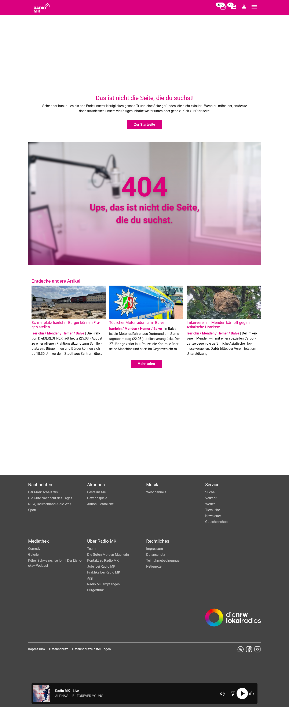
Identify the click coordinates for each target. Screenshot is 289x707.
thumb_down (232, 693)
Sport (32, 510)
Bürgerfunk (95, 590)
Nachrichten (40, 484)
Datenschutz (155, 555)
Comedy (34, 549)
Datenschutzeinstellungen (91, 649)
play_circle (242, 693)
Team (91, 549)
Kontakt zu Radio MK (103, 560)
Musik (152, 484)
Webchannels (156, 492)
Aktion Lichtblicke (100, 504)
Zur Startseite (144, 124)
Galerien (34, 555)
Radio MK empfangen (103, 584)
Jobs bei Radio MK (101, 566)
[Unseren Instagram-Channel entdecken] (257, 649)
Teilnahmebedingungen (163, 560)
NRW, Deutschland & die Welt (49, 504)
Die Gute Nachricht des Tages (50, 498)
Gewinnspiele (97, 498)
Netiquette (153, 566)
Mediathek (38, 541)
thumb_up (251, 693)
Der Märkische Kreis (43, 492)
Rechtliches (157, 541)
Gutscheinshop (216, 522)
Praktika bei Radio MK (103, 572)
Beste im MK (96, 492)
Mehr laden (146, 364)
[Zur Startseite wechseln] (42, 8)
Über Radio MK (101, 541)
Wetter (210, 504)
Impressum (154, 549)
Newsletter (213, 516)
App (90, 578)
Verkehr (210, 498)
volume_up (222, 694)
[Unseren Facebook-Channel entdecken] (249, 649)
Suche (210, 492)
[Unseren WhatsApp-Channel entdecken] (240, 649)
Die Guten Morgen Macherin (108, 555)
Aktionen (96, 484)
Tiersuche (212, 510)
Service (212, 484)
